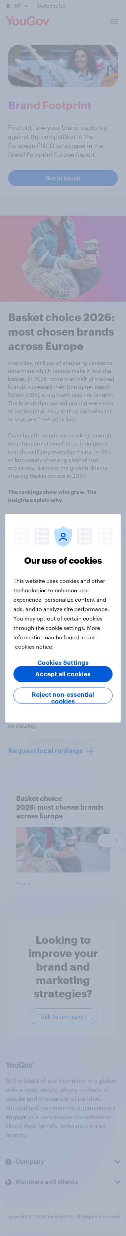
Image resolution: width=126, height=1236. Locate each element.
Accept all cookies (63, 674)
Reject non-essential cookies (63, 697)
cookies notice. (34, 646)
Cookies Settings (63, 662)
